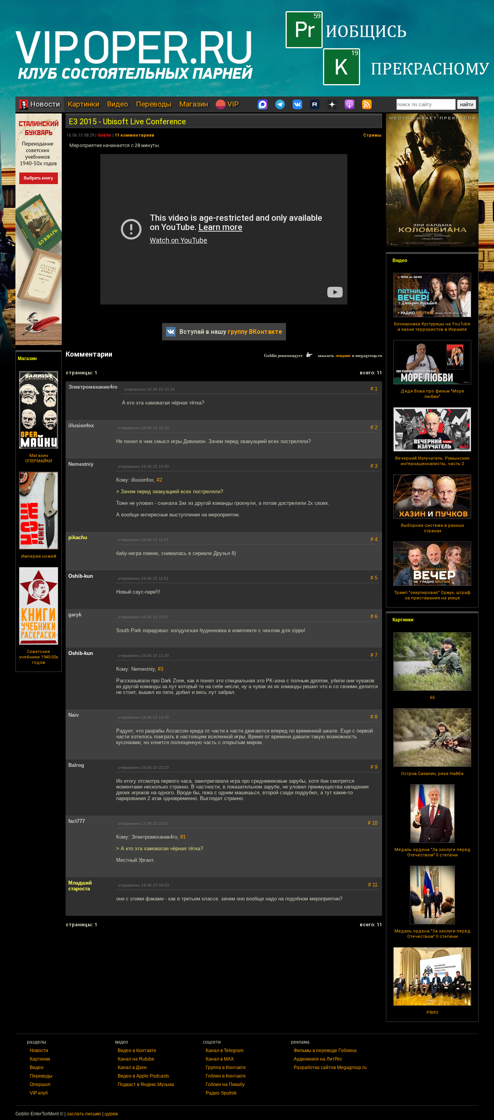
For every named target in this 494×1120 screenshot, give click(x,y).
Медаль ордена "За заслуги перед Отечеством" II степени (432, 852)
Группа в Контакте (226, 1067)
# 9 (373, 767)
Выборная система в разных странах (432, 528)
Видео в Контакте (137, 1050)
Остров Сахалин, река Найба (432, 773)
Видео (117, 104)
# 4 (373, 539)
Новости (44, 104)
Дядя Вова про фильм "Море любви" (432, 394)
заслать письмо (84, 1114)
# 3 (373, 466)
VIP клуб (39, 1093)
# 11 (372, 885)
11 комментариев (134, 135)
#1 (183, 837)
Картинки (83, 104)
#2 (159, 480)
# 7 (373, 655)
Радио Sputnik (221, 1093)
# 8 (373, 717)
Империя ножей (38, 556)
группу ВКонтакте (255, 331)
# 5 (373, 578)
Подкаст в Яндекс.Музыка (146, 1084)
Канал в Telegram (225, 1050)
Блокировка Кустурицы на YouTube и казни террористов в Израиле (432, 326)
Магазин (193, 104)
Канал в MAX (220, 1059)
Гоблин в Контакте (226, 1076)
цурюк (111, 1114)
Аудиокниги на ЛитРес (318, 1059)
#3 (160, 669)
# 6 (373, 616)
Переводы (153, 104)
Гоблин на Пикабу (225, 1084)
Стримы (372, 135)
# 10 (372, 823)
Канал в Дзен (132, 1067)
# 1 (373, 389)
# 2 (373, 427)
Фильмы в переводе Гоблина (325, 1050)
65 (432, 697)
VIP (232, 104)
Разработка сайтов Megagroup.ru (330, 1067)
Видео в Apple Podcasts (143, 1076)
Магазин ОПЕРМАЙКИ (38, 458)
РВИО (432, 1012)
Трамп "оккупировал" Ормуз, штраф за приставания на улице (432, 595)
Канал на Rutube (136, 1059)
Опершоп (40, 1084)
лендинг (343, 355)
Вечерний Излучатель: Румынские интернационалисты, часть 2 (432, 461)
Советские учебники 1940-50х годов (38, 657)
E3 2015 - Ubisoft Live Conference (127, 121)
